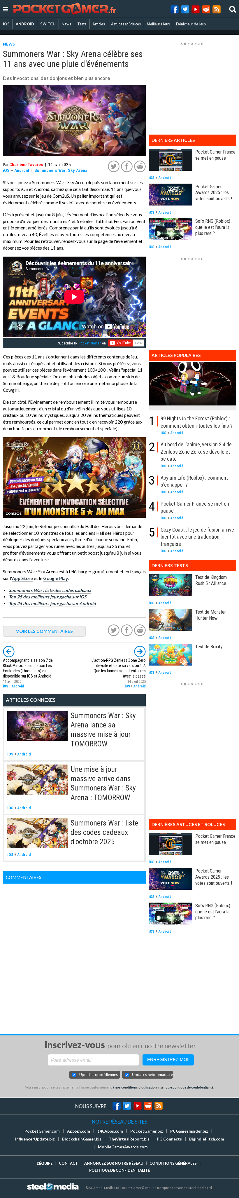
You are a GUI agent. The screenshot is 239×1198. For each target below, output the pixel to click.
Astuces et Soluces (126, 24)
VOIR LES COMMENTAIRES (44, 631)
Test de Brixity (208, 647)
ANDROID (25, 24)
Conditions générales (173, 1163)
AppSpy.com (78, 1131)
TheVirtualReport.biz (129, 1139)
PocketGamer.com (42, 1131)
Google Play (55, 578)
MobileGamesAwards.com (123, 1147)
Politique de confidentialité (119, 1170)
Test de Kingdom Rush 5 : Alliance (211, 580)
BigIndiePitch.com (206, 1139)
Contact (68, 1163)
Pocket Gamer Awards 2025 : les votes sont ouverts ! (213, 193)
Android (21, 170)
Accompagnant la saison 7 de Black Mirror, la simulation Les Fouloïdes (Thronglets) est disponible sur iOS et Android (28, 668)
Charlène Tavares (26, 164)
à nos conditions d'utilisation (135, 1087)
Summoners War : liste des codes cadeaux (50, 590)
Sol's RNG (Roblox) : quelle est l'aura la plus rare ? (213, 227)
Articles (98, 24)
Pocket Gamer (89, 343)
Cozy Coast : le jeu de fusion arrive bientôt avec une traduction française (197, 537)
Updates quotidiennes (98, 1074)
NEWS (9, 43)
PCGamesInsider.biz (189, 1131)
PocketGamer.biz (146, 1131)
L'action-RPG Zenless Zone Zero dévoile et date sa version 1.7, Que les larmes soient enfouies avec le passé (119, 668)
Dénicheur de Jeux (191, 24)
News (66, 24)
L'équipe (44, 1163)
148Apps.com (110, 1131)
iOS (6, 24)
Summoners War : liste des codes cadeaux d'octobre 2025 (104, 832)
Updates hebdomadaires (152, 1074)
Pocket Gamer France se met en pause (215, 155)
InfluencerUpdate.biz (35, 1139)
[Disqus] (74, 957)
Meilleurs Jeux (158, 24)
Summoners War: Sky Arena (60, 170)
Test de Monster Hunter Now (210, 615)
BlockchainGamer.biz (81, 1139)
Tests (81, 24)
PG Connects (169, 1139)
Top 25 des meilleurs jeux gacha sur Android (52, 603)
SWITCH (48, 24)
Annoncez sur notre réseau (113, 1163)
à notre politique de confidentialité (187, 1087)
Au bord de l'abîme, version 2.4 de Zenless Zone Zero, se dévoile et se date (196, 451)
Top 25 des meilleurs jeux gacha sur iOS (47, 596)
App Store (22, 578)
